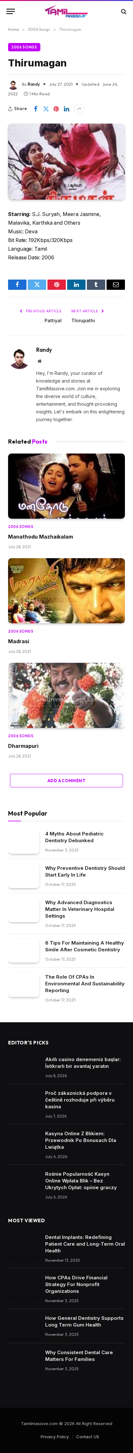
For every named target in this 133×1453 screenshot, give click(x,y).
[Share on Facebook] (35, 109)
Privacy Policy (55, 1436)
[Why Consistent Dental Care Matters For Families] (23, 1360)
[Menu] (10, 11)
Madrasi (18, 641)
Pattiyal (53, 320)
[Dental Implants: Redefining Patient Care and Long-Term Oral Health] (23, 1245)
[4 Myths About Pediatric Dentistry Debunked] (23, 842)
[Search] (123, 11)
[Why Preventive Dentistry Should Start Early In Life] (23, 876)
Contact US (87, 1436)
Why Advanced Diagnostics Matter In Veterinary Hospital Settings (79, 909)
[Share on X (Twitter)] (46, 109)
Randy (34, 84)
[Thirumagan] (66, 162)
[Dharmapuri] (66, 695)
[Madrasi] (66, 591)
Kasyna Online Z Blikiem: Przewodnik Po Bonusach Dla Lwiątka (80, 1140)
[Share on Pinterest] (56, 109)
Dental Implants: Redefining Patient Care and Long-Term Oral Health (85, 1244)
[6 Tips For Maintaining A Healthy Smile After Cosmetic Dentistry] (23, 951)
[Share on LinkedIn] (66, 109)
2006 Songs (24, 47)
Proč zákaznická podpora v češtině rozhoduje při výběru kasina (80, 1100)
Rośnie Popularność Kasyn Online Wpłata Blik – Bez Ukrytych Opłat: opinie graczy (81, 1180)
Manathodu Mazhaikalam (40, 536)
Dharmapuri (23, 746)
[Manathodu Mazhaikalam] (66, 486)
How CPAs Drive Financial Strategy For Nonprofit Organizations (76, 1284)
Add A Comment (66, 780)
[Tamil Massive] (66, 11)
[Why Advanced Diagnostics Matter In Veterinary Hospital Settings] (23, 910)
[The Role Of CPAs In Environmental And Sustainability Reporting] (23, 985)
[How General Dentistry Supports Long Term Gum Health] (23, 1326)
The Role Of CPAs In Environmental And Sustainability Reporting (85, 983)
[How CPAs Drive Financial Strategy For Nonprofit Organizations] (23, 1286)
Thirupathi (83, 320)
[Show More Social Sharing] (79, 109)
